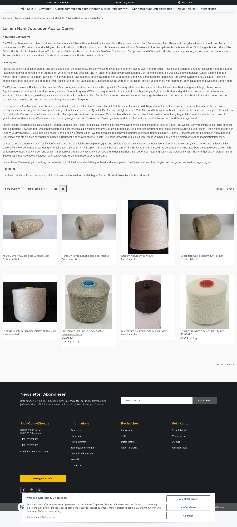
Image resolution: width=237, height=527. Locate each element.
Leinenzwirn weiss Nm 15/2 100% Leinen (202, 330)
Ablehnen (188, 515)
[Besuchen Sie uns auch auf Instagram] (39, 490)
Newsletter (77, 465)
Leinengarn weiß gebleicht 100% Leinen (201, 255)
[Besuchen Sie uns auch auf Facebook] (23, 490)
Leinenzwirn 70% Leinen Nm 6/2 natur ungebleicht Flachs (82, 332)
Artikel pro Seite (36, 188)
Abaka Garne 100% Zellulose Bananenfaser (26, 255)
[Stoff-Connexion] (22, 8)
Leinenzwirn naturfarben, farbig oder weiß (144, 330)
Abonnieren (204, 400)
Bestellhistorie (179, 430)
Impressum (33, 517)
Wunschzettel (179, 436)
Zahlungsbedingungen (83, 447)
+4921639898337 (29, 439)
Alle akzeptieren (188, 498)
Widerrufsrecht (129, 447)
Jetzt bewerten (78, 441)
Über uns (76, 436)
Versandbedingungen (82, 453)
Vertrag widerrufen (42, 478)
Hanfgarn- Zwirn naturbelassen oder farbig (85, 255)
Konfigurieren (188, 507)
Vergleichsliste (179, 447)
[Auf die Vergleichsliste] (110, 280)
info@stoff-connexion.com (34, 451)
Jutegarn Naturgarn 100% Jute (137, 255)
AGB (123, 436)
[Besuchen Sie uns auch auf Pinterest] (31, 490)
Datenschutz (48, 517)
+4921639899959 (29, 445)
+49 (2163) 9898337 (126, 2)
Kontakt (75, 459)
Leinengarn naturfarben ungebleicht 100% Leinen (30, 330)
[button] (55, 188)
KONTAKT (187, 2)
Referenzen (77, 430)
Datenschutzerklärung (77, 400)
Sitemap (176, 441)
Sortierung (11, 188)
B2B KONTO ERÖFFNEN (60, 2)
